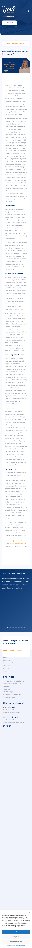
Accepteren (16, 932)
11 (22, 627)
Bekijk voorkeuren (16, 941)
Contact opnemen (15, 650)
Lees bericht (9, 23)
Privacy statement (20, 945)
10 (21, 627)
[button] (29, 912)
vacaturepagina (20, 543)
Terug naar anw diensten (16, 43)
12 (24, 627)
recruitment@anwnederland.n (15, 541)
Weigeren (16, 937)
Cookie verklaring (10, 945)
